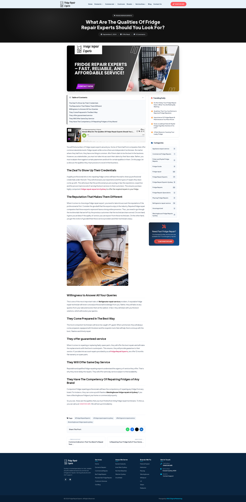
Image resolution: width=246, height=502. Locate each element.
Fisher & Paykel (144, 464)
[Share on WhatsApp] (127, 429)
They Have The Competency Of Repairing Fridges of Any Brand (93, 122)
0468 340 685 (85, 404)
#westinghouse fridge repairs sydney (80, 422)
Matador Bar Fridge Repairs (103, 478)
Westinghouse (144, 474)
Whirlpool (143, 478)
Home (97, 464)
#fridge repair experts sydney (103, 418)
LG (141, 481)
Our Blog (98, 484)
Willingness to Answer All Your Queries (83, 109)
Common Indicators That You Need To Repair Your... (86, 443)
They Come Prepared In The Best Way (83, 112)
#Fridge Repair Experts (82, 418)
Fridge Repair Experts (124, 15)
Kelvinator (143, 467)
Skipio (142, 484)
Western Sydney (120, 474)
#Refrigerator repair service (125, 418)
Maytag (142, 471)
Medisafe (143, 488)
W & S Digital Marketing (174, 498)
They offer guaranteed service (81, 115)
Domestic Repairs (100, 467)
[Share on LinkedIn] (141, 429)
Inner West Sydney (121, 467)
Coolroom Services (101, 481)
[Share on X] (137, 429)
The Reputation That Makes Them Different (85, 106)
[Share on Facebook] (132, 429)
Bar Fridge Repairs (100, 474)
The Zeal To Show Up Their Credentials (83, 103)
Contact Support (168, 476)
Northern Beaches (121, 471)
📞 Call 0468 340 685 (164, 241)
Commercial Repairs (101, 471)
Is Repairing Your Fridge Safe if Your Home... (127, 442)
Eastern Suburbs (120, 464)
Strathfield (118, 478)
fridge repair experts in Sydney (93, 189)
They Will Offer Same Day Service (81, 118)
